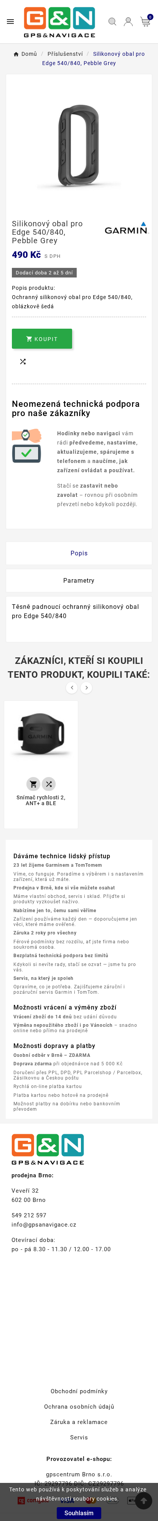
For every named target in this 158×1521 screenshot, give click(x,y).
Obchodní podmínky (79, 1391)
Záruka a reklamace (79, 1422)
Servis (79, 1437)
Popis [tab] (79, 553)
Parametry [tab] (79, 580)
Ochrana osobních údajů (79, 1406)
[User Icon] (128, 21)
